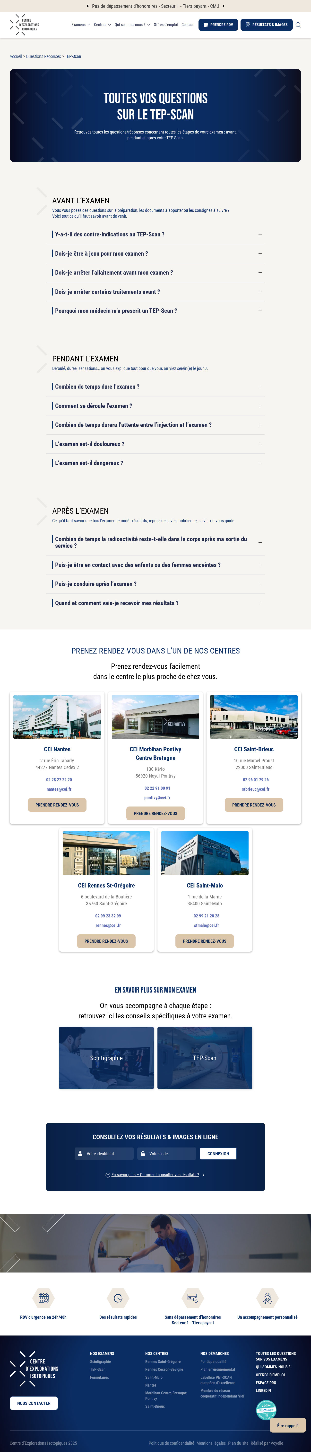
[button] (298, 25)
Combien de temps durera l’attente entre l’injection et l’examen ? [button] (133, 424)
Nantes (150, 1385)
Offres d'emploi (166, 24)
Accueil (16, 56)
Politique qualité (213, 1361)
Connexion (218, 1153)
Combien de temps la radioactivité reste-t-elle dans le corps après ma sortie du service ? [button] (151, 542)
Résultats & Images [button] (270, 24)
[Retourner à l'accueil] (24, 25)
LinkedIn (263, 1390)
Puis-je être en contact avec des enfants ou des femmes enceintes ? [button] (138, 565)
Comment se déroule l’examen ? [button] (93, 406)
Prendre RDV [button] (221, 24)
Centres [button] (100, 24)
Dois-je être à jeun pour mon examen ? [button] (101, 253)
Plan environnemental (217, 1369)
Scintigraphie (100, 1361)
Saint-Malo (154, 1377)
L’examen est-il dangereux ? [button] (89, 463)
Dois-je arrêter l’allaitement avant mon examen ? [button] (114, 272)
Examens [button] (78, 24)
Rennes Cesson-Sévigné (164, 1369)
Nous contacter (34, 1403)
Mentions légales (211, 1443)
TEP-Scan (97, 1369)
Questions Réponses (43, 56)
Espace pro (266, 1382)
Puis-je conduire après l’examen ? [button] (96, 584)
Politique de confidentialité (171, 1443)
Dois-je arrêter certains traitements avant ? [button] (107, 291)
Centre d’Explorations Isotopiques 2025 (43, 1443)
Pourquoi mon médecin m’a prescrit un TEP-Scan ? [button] (116, 310)
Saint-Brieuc (155, 1406)
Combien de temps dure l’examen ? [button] (97, 386)
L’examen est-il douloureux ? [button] (89, 444)
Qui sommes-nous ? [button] (130, 24)
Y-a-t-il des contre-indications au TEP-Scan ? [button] (109, 234)
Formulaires (99, 1377)
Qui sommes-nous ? (273, 1367)
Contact (187, 24)
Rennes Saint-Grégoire (163, 1361)
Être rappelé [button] (288, 1425)
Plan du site (238, 1443)
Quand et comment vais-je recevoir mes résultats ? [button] (117, 603)
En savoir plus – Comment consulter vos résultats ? (155, 1174)
